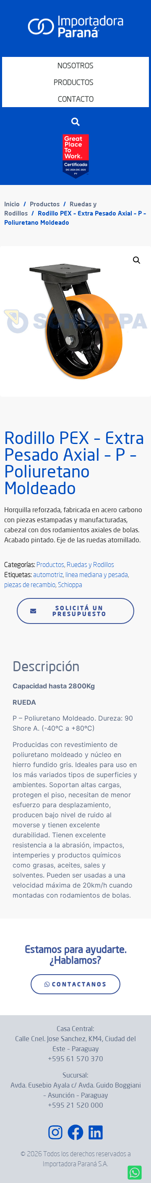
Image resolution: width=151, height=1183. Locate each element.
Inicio (12, 204)
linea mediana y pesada (96, 574)
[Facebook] (75, 1132)
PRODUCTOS (74, 82)
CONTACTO (76, 98)
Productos (45, 204)
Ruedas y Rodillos (90, 564)
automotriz (48, 574)
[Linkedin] (96, 1132)
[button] (75, 121)
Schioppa (70, 584)
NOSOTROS (75, 65)
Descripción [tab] (34, 637)
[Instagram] (55, 1132)
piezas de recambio (29, 584)
